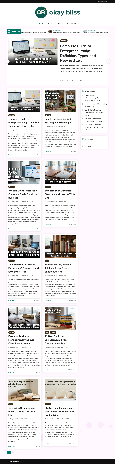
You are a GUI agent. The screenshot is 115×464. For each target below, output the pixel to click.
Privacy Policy (71, 23)
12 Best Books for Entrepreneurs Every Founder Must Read (56, 340)
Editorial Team (66, 81)
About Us (50, 23)
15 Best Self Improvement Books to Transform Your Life (22, 411)
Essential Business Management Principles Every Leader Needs (21, 340)
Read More (11, 155)
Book (47, 260)
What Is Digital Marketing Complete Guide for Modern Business (23, 194)
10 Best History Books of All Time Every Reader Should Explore (58, 268)
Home (41, 23)
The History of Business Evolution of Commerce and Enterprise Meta (23, 268)
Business (63, 40)
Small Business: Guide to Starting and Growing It (60, 32)
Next (18, 452)
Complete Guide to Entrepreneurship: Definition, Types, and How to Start (78, 53)
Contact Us (59, 23)
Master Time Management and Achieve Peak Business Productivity (60, 411)
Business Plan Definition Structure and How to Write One (60, 194)
